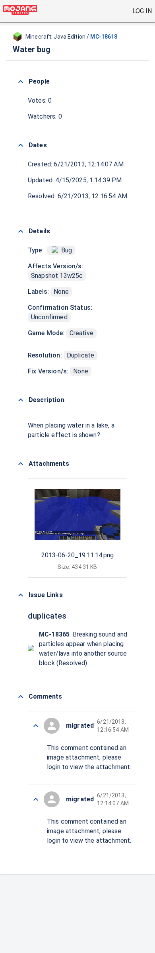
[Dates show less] (21, 145)
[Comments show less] (21, 697)
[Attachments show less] (21, 464)
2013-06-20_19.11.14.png (77, 555)
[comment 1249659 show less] (36, 726)
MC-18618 (103, 36)
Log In (142, 11)
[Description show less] (21, 400)
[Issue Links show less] (21, 595)
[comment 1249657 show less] (36, 799)
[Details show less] (21, 231)
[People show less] (21, 82)
